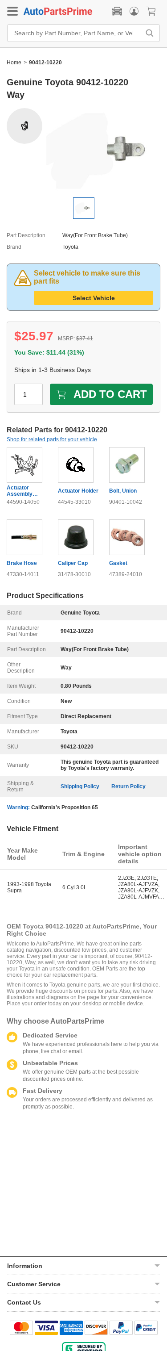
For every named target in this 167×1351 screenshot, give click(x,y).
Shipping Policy (80, 786)
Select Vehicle (94, 297)
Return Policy (128, 786)
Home (14, 62)
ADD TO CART (110, 394)
